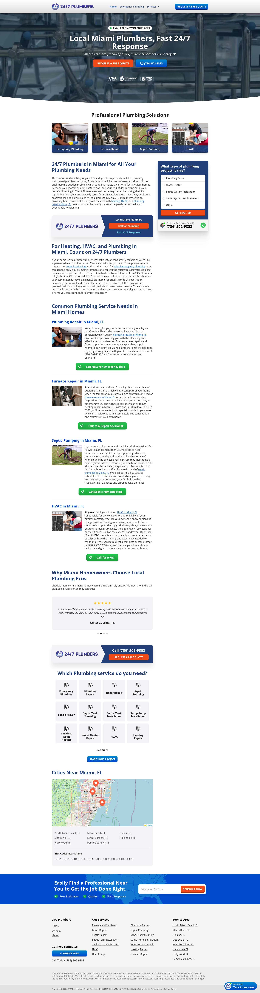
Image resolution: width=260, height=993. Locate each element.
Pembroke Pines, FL (98, 842)
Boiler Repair (99, 930)
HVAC (124, 201)
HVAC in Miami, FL (76, 266)
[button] (92, 791)
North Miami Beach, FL (67, 833)
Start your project (102, 759)
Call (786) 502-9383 (128, 650)
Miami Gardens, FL (97, 837)
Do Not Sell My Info (140, 989)
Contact (56, 930)
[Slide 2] (101, 633)
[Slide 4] (107, 633)
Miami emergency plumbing (129, 266)
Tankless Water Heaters (105, 944)
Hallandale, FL (127, 837)
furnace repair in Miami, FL (100, 397)
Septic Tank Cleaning (142, 935)
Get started (183, 213)
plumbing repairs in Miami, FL (129, 334)
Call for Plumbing (128, 226)
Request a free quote (191, 6)
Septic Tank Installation (105, 939)
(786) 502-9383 (153, 63)
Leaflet (149, 825)
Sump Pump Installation (144, 939)
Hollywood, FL (62, 842)
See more (102, 750)
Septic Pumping (139, 930)
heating (115, 201)
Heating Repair (139, 949)
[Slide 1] (98, 633)
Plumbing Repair (140, 925)
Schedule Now (69, 953)
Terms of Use (156, 989)
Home (113, 6)
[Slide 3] (104, 633)
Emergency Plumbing (132, 6)
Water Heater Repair (142, 944)
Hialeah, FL (126, 833)
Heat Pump (98, 954)
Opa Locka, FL (62, 837)
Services (151, 6)
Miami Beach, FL (96, 833)
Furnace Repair (139, 954)
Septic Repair (99, 935)
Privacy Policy (170, 989)
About (55, 935)
